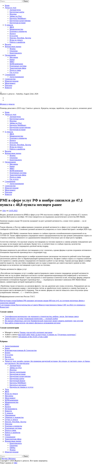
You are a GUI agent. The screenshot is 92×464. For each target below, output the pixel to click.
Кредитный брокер (17, 381)
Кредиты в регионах (18, 385)
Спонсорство (10, 79)
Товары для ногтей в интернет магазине (36, 332)
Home (7, 5)
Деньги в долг (10, 8)
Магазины (14, 57)
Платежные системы (18, 66)
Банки (12, 59)
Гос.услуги (14, 72)
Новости (8, 88)
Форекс (13, 49)
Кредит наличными (18, 372)
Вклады (8, 44)
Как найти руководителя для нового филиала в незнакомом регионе (32, 323)
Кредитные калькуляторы (20, 21)
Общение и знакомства (14, 417)
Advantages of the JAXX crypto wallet (33, 337)
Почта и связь (15, 70)
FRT (15, 463)
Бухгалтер (14, 36)
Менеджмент (10, 83)
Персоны (8, 85)
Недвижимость (11, 409)
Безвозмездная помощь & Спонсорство (21, 350)
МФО (12, 62)
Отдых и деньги (11, 420)
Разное (7, 435)
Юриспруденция (11, 81)
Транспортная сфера (18, 68)
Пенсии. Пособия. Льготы (20, 38)
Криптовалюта (16, 53)
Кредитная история (17, 23)
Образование (10, 415)
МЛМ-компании (16, 64)
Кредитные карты (17, 12)
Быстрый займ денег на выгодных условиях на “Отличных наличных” (47, 335)
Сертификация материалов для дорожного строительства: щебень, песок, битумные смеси (42, 316)
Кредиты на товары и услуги (21, 387)
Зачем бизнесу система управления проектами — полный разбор (31, 319)
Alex (4, 211)
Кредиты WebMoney (18, 18)
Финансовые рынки (13, 46)
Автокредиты (15, 10)
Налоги (13, 34)
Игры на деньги (16, 40)
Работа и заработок (17, 42)
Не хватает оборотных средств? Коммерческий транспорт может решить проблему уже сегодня (44, 321)
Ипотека (13, 14)
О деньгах (9, 25)
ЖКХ (12, 27)
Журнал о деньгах (7, 104)
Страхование (10, 75)
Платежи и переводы (18, 31)
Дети (7, 389)
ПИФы (12, 448)
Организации (10, 55)
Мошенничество (16, 29)
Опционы (14, 51)
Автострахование (17, 77)
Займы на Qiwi (16, 16)
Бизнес (7, 353)
